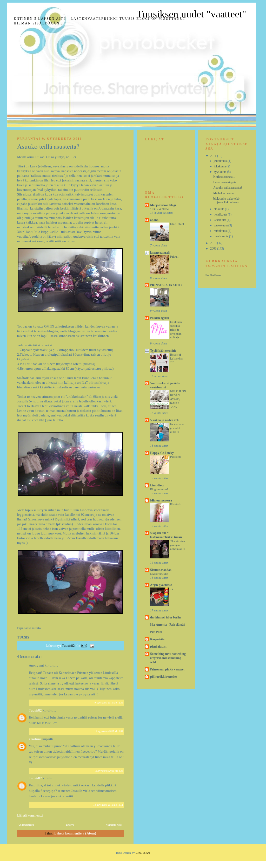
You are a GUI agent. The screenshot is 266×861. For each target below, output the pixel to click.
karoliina (35, 739)
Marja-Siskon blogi (163, 205)
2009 (213, 248)
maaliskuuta (221, 236)
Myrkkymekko (159, 573)
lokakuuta (220, 166)
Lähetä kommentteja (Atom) (75, 833)
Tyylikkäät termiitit (163, 351)
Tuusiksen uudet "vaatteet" (191, 13)
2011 (213, 156)
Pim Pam (156, 632)
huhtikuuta (221, 231)
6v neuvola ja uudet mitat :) (177, 427)
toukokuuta (221, 225)
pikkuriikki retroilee (163, 677)
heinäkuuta (221, 214)
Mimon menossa (161, 500)
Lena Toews (143, 852)
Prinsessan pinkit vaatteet (167, 669)
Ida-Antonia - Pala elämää (167, 625)
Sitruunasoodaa (160, 570)
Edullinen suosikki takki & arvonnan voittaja (176, 329)
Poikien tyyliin (159, 318)
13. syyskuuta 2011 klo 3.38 (109, 770)
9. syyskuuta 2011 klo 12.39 (109, 702)
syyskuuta (220, 172)
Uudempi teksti (26, 825)
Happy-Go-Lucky (162, 453)
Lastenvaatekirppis (224, 182)
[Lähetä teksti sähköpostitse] (91, 646)
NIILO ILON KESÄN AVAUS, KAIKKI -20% (178, 399)
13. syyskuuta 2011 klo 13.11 (108, 805)
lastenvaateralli (160, 253)
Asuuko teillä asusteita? (227, 188)
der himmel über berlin (165, 617)
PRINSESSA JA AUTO (166, 285)
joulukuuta (221, 161)
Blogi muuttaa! (159, 489)
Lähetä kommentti (30, 815)
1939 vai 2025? (159, 209)
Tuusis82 (36, 710)
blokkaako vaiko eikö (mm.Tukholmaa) (226, 200)
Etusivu (70, 824)
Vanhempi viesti (114, 825)
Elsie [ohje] (177, 223)
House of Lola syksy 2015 (176, 358)
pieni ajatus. (158, 646)
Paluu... (174, 256)
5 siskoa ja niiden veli (164, 420)
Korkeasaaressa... (224, 177)
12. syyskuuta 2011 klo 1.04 (109, 731)
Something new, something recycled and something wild (168, 658)
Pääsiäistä (175, 456)
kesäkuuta (220, 220)
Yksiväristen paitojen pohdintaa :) (177, 544)
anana (154, 220)
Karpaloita (157, 639)
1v (171, 588)
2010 (213, 243)
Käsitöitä (175, 504)
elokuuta (219, 209)
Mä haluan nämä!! (224, 193)
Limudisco (157, 485)
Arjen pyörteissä (161, 585)
